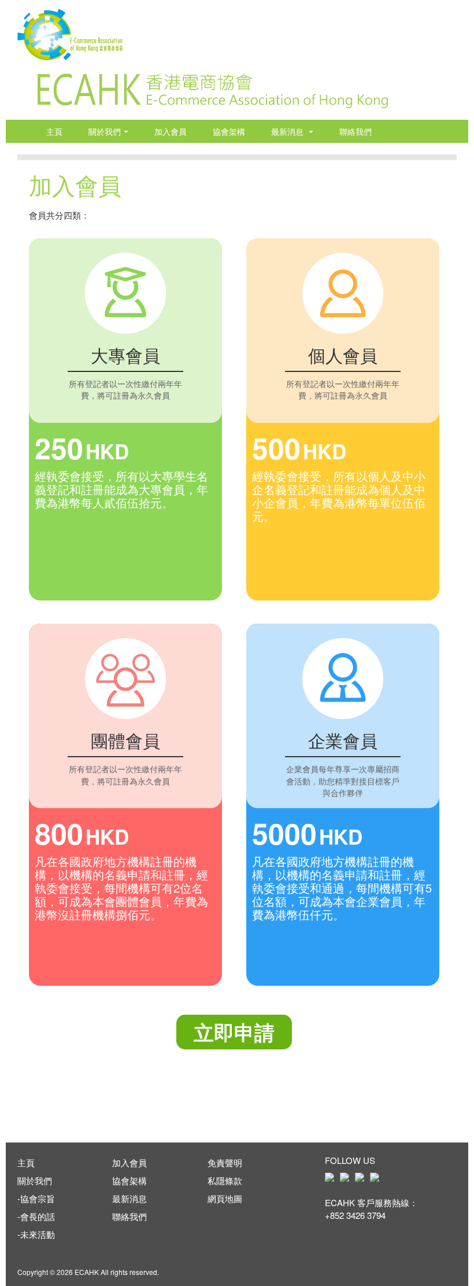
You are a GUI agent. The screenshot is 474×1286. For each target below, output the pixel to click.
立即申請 (234, 1032)
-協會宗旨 (36, 1198)
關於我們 (104, 131)
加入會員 (170, 131)
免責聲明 (225, 1162)
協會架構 (229, 131)
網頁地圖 (225, 1198)
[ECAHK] (70, 30)
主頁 (54, 131)
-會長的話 (36, 1216)
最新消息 (288, 131)
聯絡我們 (355, 131)
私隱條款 (225, 1180)
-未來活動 (36, 1234)
